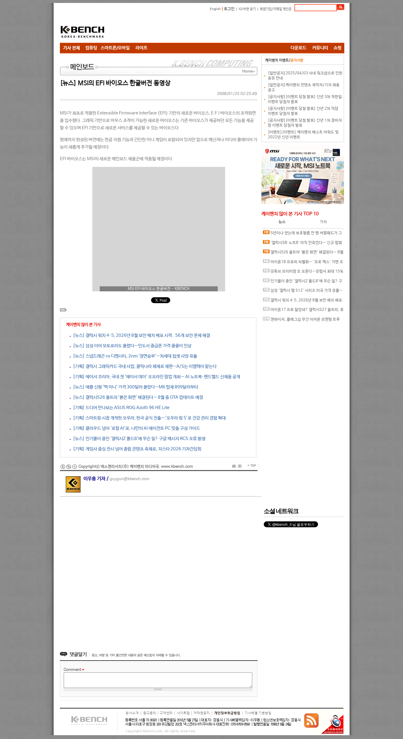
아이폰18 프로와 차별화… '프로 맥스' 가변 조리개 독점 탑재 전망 (303, 263)
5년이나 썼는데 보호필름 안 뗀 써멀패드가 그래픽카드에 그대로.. (302, 234)
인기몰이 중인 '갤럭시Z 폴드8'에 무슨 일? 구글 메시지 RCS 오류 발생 (302, 282)
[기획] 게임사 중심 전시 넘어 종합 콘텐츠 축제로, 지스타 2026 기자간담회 (136, 448)
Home (247, 71)
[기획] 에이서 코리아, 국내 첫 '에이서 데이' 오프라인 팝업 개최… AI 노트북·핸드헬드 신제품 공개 (155, 376)
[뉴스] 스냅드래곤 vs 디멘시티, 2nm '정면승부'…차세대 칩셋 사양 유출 (134, 356)
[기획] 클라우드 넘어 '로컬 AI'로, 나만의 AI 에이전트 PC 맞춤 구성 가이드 (135, 428)
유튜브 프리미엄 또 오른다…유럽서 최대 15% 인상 (303, 273)
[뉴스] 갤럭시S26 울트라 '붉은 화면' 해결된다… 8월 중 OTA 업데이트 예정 (137, 397)
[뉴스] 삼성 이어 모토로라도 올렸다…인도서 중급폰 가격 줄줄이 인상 (131, 345)
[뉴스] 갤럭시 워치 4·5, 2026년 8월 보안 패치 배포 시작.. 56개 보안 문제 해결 (140, 335)
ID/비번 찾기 (247, 9)
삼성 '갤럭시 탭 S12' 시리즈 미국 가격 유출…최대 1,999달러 (303, 292)
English (215, 9)
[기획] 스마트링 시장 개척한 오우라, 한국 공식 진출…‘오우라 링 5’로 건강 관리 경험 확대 (148, 418)
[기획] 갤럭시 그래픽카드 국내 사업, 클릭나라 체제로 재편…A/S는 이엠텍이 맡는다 (144, 366)
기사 (323, 222)
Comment (74, 670)
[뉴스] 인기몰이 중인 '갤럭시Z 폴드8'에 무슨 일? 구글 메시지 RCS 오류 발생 (138, 438)
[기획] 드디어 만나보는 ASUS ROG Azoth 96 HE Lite (120, 407)
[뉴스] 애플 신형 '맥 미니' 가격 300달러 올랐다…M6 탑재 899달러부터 (134, 387)
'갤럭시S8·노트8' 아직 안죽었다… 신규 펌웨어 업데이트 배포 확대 (302, 244)
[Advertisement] (237, 28)
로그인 (229, 9)
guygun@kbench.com (130, 479)
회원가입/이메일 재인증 (275, 9)
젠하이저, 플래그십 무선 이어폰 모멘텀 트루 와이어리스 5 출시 (301, 321)
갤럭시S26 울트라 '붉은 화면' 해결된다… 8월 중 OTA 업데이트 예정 (303, 253)
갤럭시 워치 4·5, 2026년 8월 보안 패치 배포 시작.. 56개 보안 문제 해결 (302, 302)
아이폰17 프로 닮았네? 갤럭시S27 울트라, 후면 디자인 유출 (303, 311)
